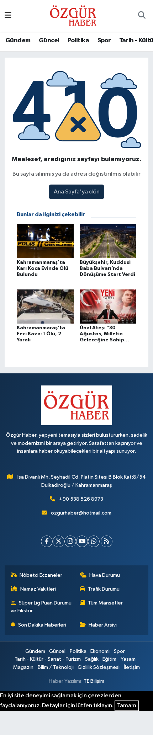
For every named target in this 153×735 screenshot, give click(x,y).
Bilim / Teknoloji (56, 667)
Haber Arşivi (103, 625)
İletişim (132, 667)
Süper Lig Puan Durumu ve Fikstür (41, 606)
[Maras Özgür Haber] (73, 15)
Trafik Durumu (104, 589)
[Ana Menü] (8, 16)
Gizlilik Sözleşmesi (99, 667)
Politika (78, 40)
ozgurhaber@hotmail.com (81, 513)
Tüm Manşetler (105, 603)
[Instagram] (70, 541)
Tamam (126, 706)
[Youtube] (82, 541)
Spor (104, 40)
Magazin (23, 667)
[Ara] (141, 16)
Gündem (17, 40)
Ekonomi (100, 651)
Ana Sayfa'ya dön (77, 192)
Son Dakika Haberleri (42, 625)
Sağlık (92, 659)
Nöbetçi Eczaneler (41, 575)
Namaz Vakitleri (38, 589)
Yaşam (128, 659)
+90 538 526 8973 (81, 499)
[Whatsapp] (94, 541)
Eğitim (109, 659)
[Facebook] (47, 541)
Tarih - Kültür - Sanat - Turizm (48, 659)
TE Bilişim (94, 681)
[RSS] (106, 541)
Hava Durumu (104, 575)
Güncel (49, 40)
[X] (58, 541)
